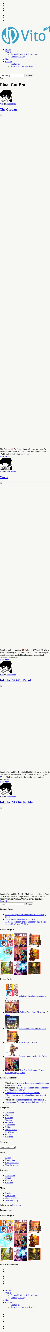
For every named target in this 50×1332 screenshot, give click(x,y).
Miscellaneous (11, 1129)
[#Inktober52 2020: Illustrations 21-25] (7, 960)
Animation (9, 1113)
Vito (2, 104)
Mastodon (16, 1205)
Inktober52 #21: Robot (15, 680)
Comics (8, 1120)
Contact (8, 1302)
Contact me (15, 1305)
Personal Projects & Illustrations (24, 1295)
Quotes (8, 1134)
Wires (4, 477)
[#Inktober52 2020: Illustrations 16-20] (34, 960)
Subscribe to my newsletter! (22, 1307)
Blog (7, 1300)
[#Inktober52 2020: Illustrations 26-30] (34, 946)
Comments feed (12, 1163)
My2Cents (9, 1132)
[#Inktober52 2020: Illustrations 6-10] (34, 974)
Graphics (9, 1122)
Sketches (9, 1137)
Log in (8, 1158)
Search (29, 76)
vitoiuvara (9, 1102)
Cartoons (9, 1115)
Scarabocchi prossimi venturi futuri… (30, 1100)
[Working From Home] (21, 946)
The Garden (8, 109)
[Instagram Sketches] (7, 946)
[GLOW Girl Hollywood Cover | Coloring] (21, 960)
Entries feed (10, 1160)
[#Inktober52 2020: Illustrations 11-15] (7, 974)
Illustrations (11, 104)
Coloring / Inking (18, 1297)
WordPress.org (11, 1165)
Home (8, 1290)
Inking (8, 1127)
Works (8, 1293)
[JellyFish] (21, 974)
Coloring (9, 1117)
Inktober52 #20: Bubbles (17, 802)
